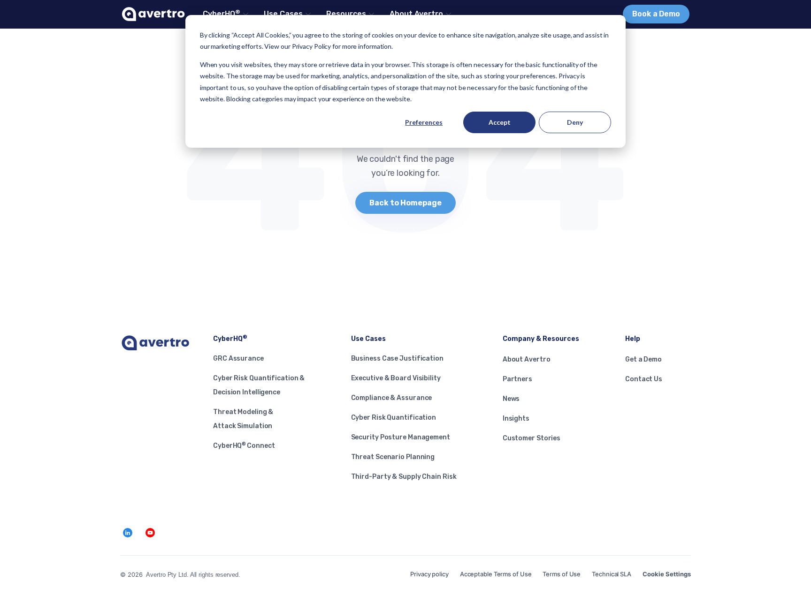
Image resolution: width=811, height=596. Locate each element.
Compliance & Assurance (391, 398)
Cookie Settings (667, 574)
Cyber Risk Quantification (393, 418)
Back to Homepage (405, 202)
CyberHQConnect (244, 446)
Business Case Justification (397, 358)
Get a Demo (643, 359)
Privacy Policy (311, 46)
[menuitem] (224, 14)
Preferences (424, 122)
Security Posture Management (400, 437)
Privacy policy (429, 574)
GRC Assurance (238, 358)
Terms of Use (562, 574)
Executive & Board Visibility (396, 378)
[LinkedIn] (127, 532)
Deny (575, 122)
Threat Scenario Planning (393, 457)
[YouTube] (150, 532)
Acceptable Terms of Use (496, 574)
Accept (500, 122)
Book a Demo (656, 13)
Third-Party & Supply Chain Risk (404, 477)
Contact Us (643, 379)
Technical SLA (611, 574)
